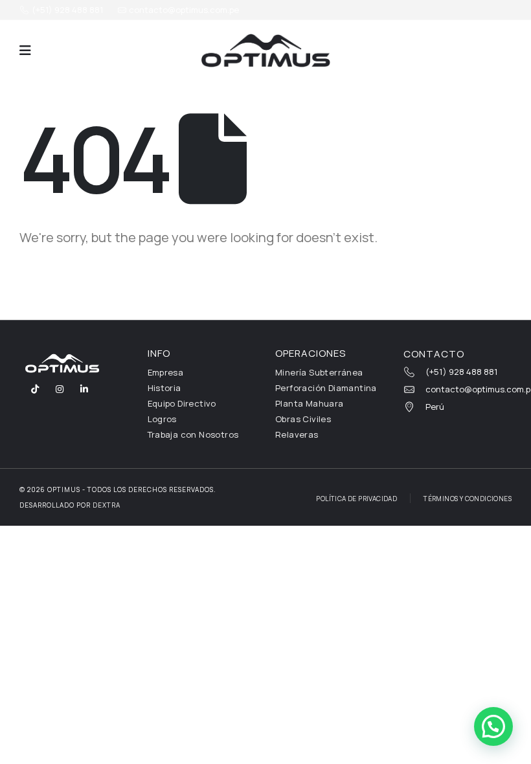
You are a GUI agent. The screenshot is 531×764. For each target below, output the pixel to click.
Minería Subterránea (319, 372)
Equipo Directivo (182, 403)
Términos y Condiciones (468, 498)
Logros (162, 419)
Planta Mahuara (309, 403)
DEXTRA (106, 505)
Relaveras (297, 434)
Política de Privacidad (356, 498)
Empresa (166, 372)
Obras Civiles (303, 419)
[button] (25, 50)
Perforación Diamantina (326, 388)
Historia (164, 388)
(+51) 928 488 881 (66, 10)
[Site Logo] (265, 50)
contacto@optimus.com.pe (183, 10)
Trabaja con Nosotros (193, 434)
